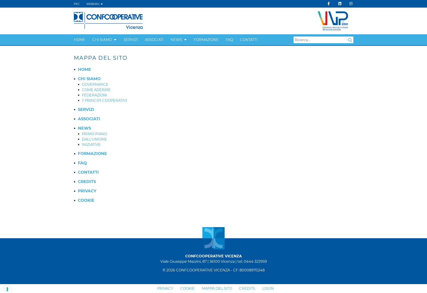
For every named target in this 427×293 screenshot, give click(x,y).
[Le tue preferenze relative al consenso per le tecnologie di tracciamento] (7, 289)
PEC (77, 4)
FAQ (229, 40)
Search (350, 40)
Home (79, 40)
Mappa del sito (217, 288)
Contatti (249, 40)
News (176, 40)
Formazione (206, 40)
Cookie (187, 288)
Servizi (131, 40)
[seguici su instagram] (350, 4)
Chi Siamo (102, 40)
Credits (247, 288)
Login (268, 288)
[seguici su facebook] (329, 4)
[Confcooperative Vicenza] (108, 20)
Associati (154, 40)
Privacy (165, 288)
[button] (115, 40)
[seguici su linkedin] (339, 4)
